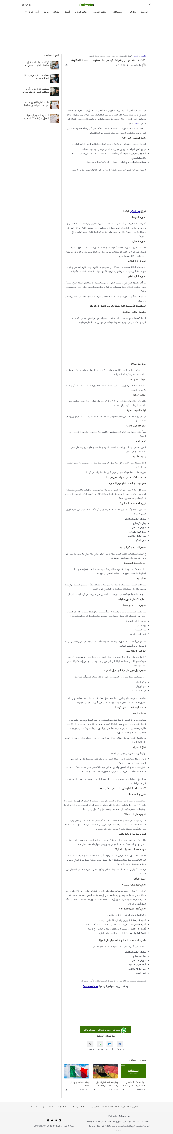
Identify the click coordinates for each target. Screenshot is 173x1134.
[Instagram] (23, 5)
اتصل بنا (35, 1106)
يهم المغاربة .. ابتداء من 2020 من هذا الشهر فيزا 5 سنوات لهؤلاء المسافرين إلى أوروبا (134, 1084)
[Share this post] (66, 65)
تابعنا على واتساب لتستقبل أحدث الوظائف (102, 1029)
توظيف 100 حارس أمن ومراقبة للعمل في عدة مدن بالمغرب (36, 90)
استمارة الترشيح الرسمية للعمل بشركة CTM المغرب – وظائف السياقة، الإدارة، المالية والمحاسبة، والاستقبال (35, 117)
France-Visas (90, 986)
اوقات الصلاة (107, 1106)
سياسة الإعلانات (64, 1106)
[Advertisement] (86, 33)
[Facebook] (30, 5)
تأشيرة (137, 123)
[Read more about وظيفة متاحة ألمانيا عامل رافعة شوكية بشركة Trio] (105, 1071)
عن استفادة (120, 1106)
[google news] (56, 1120)
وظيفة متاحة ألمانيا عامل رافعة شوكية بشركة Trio (107, 1084)
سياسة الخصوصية (81, 1106)
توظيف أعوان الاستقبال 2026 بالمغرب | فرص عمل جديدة (36, 64)
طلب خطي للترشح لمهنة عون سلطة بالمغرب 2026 (36, 104)
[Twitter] (26, 5)
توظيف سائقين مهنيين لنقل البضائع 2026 (36, 77)
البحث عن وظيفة (134, 1106)
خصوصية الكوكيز (48, 1106)
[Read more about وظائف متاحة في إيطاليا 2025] (76, 1071)
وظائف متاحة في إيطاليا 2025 (79, 1084)
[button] (150, 5)
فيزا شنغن (135, 211)
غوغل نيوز (95, 1106)
